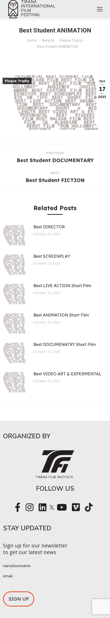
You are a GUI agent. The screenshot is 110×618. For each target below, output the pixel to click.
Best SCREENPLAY (51, 256)
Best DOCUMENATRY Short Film (64, 344)
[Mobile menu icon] (100, 9)
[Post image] (14, 235)
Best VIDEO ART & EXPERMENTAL (67, 373)
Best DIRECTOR (49, 226)
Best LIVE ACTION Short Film (62, 285)
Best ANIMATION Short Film (61, 315)
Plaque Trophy (17, 81)
